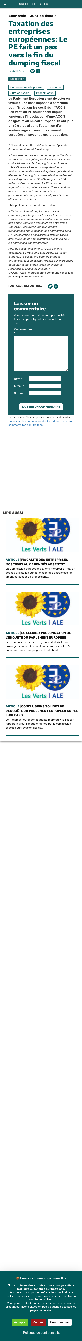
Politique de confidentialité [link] (42, 1332)
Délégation (17, 79)
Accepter (20, 1322)
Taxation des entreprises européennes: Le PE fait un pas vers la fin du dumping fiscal (37, 43)
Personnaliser (60, 1322)
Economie (17, 16)
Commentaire (21, 331)
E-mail (19, 385)
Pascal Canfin (45, 93)
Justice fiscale (43, 16)
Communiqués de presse (26, 87)
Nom (18, 378)
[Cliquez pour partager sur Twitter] (32, 71)
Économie (55, 87)
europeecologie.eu (32, 4)
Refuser (38, 1322)
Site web (19, 392)
